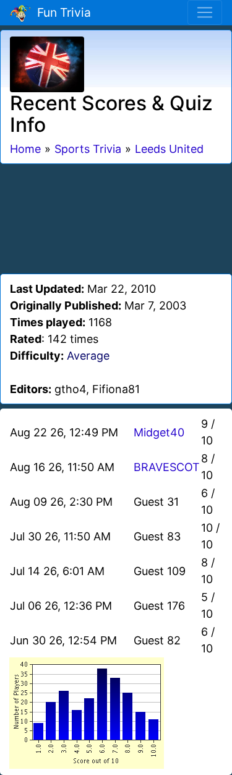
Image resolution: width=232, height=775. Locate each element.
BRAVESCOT (167, 467)
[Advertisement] (116, 216)
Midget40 (159, 432)
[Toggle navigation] (204, 12)
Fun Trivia (61, 12)
